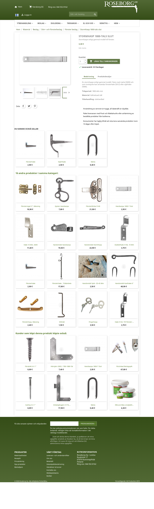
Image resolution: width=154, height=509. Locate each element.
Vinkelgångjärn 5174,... (62, 405)
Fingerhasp (93, 322)
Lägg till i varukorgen (103, 61)
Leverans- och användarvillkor (58, 455)
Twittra (29, 106)
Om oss (49, 458)
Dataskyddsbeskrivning (55, 464)
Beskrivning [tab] (89, 76)
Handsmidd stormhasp (93, 245)
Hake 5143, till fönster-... (124, 322)
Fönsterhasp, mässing (30, 322)
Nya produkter (19, 464)
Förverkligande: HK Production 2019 (127, 481)
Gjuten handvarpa (62, 206)
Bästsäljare (18, 467)
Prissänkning (19, 461)
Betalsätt (50, 461)
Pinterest (35, 106)
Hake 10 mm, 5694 (31, 245)
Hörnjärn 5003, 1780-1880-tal (62, 366)
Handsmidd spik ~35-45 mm (93, 283)
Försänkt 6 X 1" (30, 366)
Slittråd (62, 322)
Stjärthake (62, 162)
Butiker (49, 476)
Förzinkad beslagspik (124, 366)
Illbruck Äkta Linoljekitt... (124, 405)
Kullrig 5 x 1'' (30, 405)
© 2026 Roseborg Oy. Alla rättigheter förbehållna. (30, 481)
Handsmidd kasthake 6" (124, 283)
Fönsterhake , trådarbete (61, 283)
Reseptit (17, 458)
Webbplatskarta (53, 473)
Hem (20, 7)
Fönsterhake (30, 162)
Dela (23, 106)
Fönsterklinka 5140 (93, 206)
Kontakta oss (51, 470)
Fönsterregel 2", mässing (30, 206)
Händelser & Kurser (54, 467)
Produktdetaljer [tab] (104, 76)
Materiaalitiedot (20, 455)
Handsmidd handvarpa (62, 245)
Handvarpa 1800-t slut (124, 206)
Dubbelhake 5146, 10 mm (124, 245)
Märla (93, 162)
